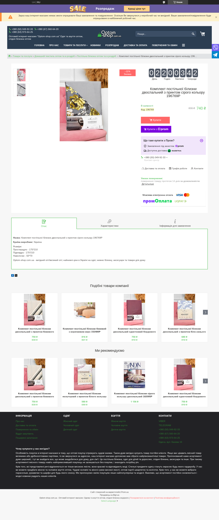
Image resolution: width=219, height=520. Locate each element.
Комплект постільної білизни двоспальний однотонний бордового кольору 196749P (134, 330)
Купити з (152, 129)
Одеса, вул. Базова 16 (170, 442)
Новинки (95, 45)
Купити (157, 120)
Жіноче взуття (118, 421)
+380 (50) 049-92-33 (169, 429)
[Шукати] (193, 34)
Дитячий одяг (70, 429)
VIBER (162, 421)
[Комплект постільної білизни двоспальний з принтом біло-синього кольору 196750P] (184, 310)
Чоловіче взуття (119, 425)
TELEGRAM (165, 425)
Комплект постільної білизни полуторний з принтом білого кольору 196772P (84, 395)
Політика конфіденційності (167, 498)
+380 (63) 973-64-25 (169, 438)
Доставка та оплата (135, 45)
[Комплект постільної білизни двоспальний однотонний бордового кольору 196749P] (134, 310)
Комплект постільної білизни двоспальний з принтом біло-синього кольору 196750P (184, 330)
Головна (39, 45)
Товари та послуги (74, 45)
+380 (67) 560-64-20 (169, 433)
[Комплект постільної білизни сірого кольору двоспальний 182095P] (134, 374)
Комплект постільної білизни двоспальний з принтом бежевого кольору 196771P (34, 330)
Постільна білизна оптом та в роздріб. (97, 56)
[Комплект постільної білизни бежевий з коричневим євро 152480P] (84, 310)
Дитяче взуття (118, 429)
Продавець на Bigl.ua (109, 495)
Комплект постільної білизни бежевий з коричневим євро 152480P (84, 330)
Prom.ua (125, 492)
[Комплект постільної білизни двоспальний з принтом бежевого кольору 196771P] (34, 310)
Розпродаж (112, 45)
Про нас (54, 45)
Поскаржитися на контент (142, 498)
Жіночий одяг (70, 421)
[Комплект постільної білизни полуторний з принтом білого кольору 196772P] (84, 374)
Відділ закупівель (25, 433)
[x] (16, 276)
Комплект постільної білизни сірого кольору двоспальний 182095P (134, 395)
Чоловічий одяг (71, 425)
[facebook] (12, 276)
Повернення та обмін (164, 45)
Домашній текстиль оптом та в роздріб (54, 56)
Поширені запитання (27, 438)
